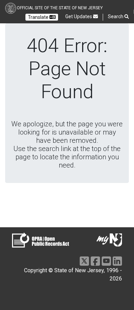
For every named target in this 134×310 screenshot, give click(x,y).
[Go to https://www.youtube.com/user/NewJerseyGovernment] (106, 261)
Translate (38, 17)
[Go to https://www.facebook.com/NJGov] (95, 261)
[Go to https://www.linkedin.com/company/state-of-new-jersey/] (117, 261)
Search (116, 16)
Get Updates (79, 16)
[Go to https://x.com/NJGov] (84, 261)
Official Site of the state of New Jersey (60, 7)
